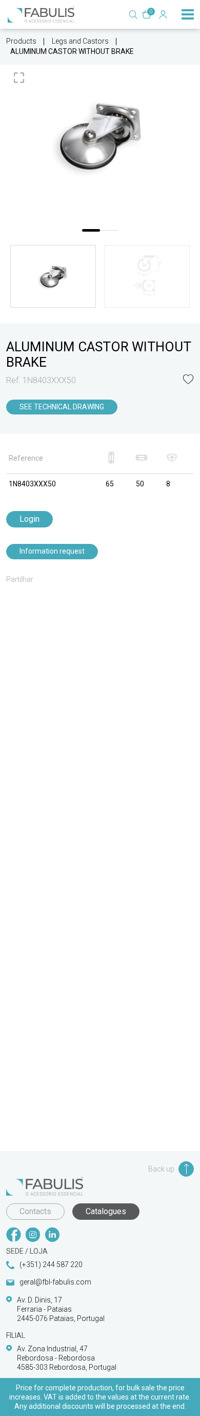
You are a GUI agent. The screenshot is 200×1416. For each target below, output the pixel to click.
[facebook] (13, 1236)
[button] (188, 380)
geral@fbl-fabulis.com (55, 1282)
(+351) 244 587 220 (51, 1264)
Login (29, 519)
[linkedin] (52, 1236)
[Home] (41, 14)
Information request (52, 551)
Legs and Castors (80, 41)
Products (21, 41)
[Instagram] (33, 1236)
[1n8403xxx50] (100, 135)
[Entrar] (163, 14)
